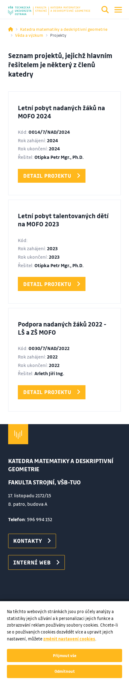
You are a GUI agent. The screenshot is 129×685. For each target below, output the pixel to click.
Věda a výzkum (29, 35)
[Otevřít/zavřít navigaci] (118, 9)
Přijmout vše (64, 655)
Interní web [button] (32, 562)
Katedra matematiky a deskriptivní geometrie (63, 29)
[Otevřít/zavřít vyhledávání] (105, 10)
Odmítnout (64, 671)
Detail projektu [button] (47, 175)
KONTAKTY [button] (27, 540)
